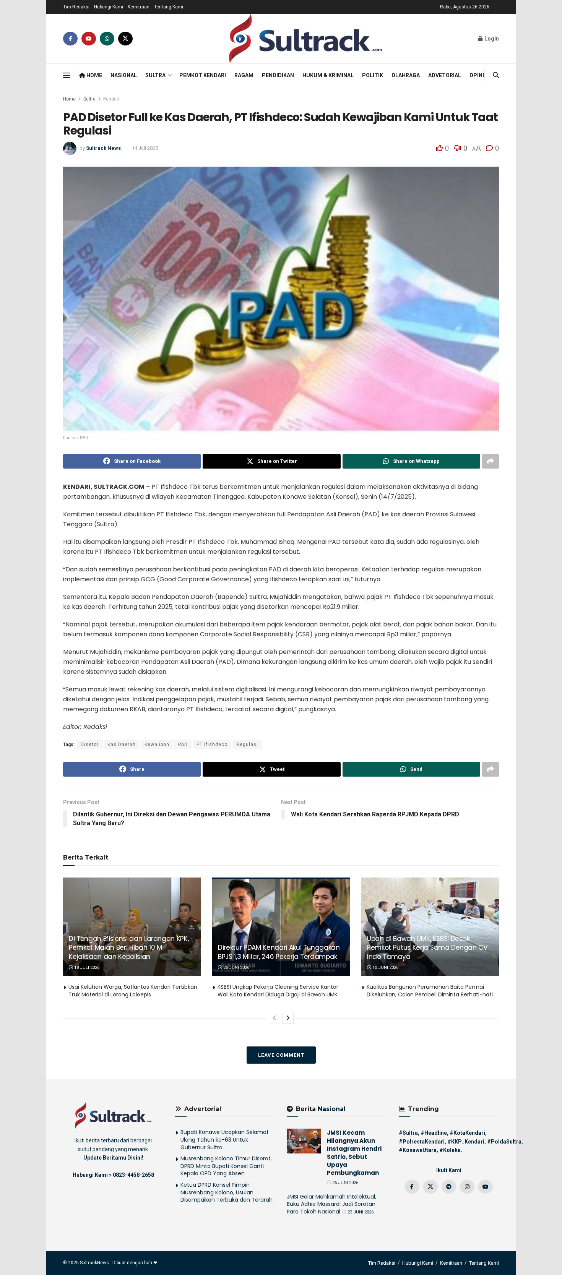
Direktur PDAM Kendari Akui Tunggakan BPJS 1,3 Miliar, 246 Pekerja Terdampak (279, 952)
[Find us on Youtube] (88, 38)
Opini (476, 75)
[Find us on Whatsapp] (107, 38)
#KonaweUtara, (418, 1150)
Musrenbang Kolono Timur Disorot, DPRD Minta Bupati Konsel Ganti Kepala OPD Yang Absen (226, 1166)
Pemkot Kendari (202, 75)
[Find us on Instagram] (467, 1187)
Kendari (111, 99)
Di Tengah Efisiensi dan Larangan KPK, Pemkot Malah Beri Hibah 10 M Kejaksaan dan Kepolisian (128, 948)
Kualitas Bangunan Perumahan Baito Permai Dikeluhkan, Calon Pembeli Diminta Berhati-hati (430, 990)
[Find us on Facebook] (70, 38)
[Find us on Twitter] (125, 38)
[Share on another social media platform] (490, 461)
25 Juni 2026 (235, 967)
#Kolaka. (450, 1150)
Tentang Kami (168, 7)
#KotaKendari (467, 1133)
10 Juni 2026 (384, 967)
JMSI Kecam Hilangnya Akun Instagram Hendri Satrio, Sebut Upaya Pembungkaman (354, 1153)
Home (93, 75)
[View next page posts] (288, 1018)
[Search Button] (496, 75)
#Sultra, (409, 1133)
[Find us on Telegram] (449, 1187)
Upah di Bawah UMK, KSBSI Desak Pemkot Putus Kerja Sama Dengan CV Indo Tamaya (427, 948)
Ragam (243, 75)
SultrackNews (94, 1262)
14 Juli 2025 (145, 148)
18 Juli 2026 (86, 967)
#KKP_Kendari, (466, 1142)
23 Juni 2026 (360, 1212)
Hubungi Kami (108, 7)
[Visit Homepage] (305, 38)
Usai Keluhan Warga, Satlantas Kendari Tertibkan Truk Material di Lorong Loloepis (132, 990)
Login (491, 39)
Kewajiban (157, 744)
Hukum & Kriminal (328, 75)
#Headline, (434, 1133)
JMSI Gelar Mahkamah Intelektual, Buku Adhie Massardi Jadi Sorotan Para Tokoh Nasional (331, 1204)
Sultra (155, 75)
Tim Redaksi (76, 7)
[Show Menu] (66, 75)
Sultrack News (103, 148)
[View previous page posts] (274, 1018)
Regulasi (247, 744)
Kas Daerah (121, 744)
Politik (372, 75)
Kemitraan (138, 7)
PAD (183, 744)
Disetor (90, 744)
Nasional (123, 75)
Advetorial (444, 75)
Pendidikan (278, 75)
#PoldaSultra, (505, 1142)
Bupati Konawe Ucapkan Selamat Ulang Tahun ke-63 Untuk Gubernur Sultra (224, 1139)
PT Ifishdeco (212, 744)
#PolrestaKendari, (422, 1142)
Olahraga (405, 75)
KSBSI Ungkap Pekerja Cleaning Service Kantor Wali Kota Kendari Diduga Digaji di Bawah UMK (278, 990)
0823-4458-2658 (133, 1175)
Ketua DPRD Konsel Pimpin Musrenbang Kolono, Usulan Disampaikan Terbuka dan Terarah (226, 1192)
